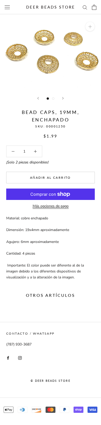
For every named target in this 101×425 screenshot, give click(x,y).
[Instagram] (20, 358)
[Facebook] (8, 358)
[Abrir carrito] (94, 7)
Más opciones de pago (51, 206)
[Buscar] (85, 7)
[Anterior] (38, 98)
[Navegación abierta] (7, 7)
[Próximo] (63, 98)
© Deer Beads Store (50, 380)
